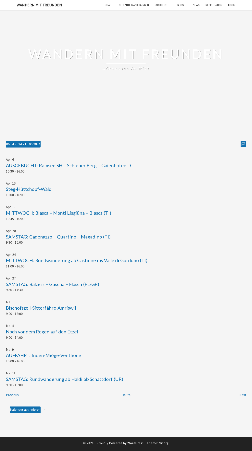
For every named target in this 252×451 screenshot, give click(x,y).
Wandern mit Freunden (39, 4)
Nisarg (164, 443)
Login (231, 5)
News (196, 5)
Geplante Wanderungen (134, 5)
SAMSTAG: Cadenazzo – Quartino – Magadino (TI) (58, 236)
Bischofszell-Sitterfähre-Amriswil (41, 308)
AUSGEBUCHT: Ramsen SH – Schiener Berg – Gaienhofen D (68, 165)
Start (109, 5)
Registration (214, 5)
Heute (126, 395)
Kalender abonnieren (25, 409)
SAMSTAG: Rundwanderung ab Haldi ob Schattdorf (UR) (64, 379)
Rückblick (161, 5)
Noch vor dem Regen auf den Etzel (42, 331)
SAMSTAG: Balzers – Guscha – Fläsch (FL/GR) (52, 284)
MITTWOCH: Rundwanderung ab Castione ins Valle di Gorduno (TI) (76, 260)
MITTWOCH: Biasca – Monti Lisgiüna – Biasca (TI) (58, 213)
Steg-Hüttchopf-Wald (29, 189)
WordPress (135, 443)
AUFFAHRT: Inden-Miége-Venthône (43, 355)
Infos (180, 5)
